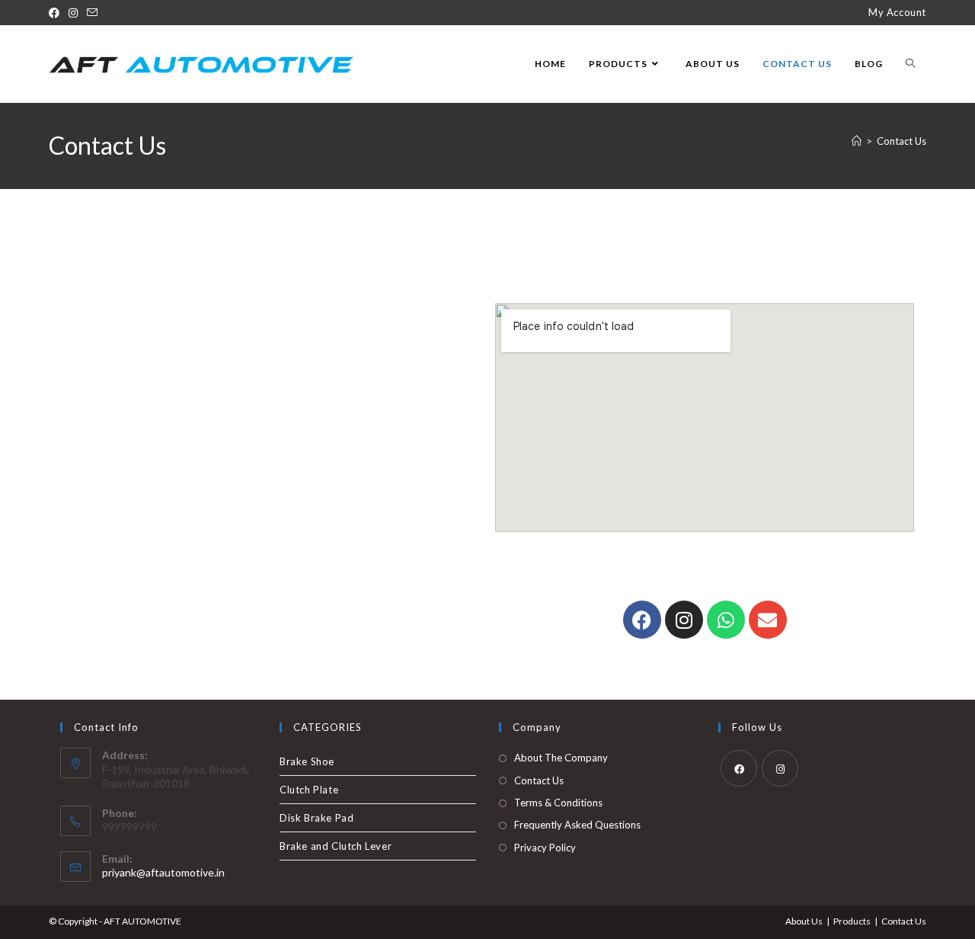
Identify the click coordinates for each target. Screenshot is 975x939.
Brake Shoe (307, 761)
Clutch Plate (309, 790)
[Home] (857, 141)
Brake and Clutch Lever (336, 846)
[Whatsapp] (726, 620)
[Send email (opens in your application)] (92, 13)
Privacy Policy (545, 847)
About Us (804, 921)
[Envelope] (768, 620)
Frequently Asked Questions (577, 825)
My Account (897, 12)
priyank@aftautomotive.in (163, 872)
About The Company (561, 758)
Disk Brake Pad (316, 818)
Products (852, 921)
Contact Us (901, 141)
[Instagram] (73, 13)
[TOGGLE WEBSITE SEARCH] (910, 64)
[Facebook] (56, 13)
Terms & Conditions (558, 802)
